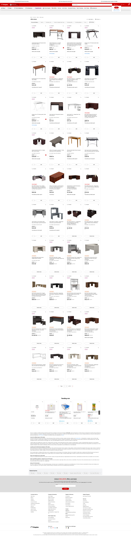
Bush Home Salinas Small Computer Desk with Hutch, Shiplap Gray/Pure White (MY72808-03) (74, 294)
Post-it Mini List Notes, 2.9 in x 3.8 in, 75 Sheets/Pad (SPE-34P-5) (79, 412)
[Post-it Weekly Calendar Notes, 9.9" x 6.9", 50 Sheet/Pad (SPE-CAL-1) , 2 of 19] (51, 407)
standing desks (78, 438)
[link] (22, 1)
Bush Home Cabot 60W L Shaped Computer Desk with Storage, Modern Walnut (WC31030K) (91, 294)
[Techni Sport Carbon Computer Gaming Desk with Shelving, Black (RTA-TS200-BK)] (92, 141)
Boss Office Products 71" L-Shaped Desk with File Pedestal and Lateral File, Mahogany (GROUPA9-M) (74, 222)
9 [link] (35, 83)
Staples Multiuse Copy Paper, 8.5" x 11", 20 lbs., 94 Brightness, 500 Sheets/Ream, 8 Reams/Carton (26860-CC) (65, 413)
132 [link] (53, 262)
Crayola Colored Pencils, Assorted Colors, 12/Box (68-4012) (94, 412)
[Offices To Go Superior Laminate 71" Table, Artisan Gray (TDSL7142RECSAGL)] (56, 141)
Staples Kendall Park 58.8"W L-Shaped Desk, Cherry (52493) (38, 151)
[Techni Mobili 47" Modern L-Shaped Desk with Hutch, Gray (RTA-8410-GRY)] (56, 213)
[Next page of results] (72, 386)
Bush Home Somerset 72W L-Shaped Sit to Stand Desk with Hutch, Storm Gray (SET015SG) (39, 330)
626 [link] (53, 47)
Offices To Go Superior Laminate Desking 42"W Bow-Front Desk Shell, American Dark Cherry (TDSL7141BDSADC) (56, 187)
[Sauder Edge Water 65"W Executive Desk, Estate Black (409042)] (39, 34)
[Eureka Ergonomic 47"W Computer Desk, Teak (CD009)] (39, 70)
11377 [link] (63, 414)
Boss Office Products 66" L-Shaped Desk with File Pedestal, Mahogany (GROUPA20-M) (92, 187)
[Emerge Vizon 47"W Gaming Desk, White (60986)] (39, 106)
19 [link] (53, 333)
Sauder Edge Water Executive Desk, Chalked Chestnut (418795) (38, 258)
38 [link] (88, 333)
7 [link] (35, 369)
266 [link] (88, 47)
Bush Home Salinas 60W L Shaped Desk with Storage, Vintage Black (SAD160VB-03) (56, 294)
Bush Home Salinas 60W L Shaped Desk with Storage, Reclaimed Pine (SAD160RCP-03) (91, 365)
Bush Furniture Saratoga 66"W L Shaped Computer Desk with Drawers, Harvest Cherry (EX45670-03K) (91, 330)
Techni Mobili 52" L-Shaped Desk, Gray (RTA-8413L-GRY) (73, 115)
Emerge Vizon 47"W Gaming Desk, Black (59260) (92, 43)
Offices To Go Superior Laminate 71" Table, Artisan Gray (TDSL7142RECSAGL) (56, 151)
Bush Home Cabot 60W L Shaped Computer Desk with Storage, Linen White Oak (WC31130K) (74, 365)
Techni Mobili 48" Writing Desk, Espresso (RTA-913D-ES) (56, 115)
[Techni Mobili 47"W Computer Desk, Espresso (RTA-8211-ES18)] (92, 70)
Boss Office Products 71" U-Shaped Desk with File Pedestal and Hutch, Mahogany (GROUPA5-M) (74, 330)
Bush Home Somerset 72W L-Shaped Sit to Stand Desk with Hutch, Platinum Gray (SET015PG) (74, 258)
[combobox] (92, 5)
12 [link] (88, 262)
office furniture (41, 435)
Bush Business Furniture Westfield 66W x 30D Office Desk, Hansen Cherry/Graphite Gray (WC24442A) (56, 330)
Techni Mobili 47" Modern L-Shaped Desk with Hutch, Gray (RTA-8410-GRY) (56, 222)
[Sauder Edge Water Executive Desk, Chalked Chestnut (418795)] (39, 249)
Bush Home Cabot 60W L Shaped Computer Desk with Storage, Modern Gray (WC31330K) (56, 258)
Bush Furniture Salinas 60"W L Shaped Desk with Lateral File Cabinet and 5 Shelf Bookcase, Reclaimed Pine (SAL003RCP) (39, 294)
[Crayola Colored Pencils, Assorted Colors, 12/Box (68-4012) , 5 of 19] (94, 407)
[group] (37, 412)
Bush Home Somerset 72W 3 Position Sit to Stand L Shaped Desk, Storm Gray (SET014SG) (56, 365)
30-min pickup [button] (51, 53)
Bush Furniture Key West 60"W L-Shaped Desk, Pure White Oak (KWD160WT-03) (38, 365)
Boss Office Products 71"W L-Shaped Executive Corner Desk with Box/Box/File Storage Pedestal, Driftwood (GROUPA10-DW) (39, 187)
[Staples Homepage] (4, 4)
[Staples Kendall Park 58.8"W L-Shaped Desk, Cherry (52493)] (39, 141)
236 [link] (88, 83)
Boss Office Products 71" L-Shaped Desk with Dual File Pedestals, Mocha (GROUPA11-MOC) (74, 79)
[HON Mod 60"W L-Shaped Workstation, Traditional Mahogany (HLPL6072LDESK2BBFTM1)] (74, 177)
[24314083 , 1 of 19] (37, 407)
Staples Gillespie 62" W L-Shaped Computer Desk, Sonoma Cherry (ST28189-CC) (55, 44)
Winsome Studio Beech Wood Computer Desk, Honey (74, 151)
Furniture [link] (34, 17)
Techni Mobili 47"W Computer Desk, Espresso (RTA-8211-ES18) (91, 79)
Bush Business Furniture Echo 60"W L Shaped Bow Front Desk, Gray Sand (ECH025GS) (91, 258)
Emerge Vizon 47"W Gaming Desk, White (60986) (39, 115)
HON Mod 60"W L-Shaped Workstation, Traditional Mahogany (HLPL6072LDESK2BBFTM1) (73, 187)
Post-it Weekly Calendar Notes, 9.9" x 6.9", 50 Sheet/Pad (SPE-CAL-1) (50, 412)
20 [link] (35, 226)
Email (57, 484)
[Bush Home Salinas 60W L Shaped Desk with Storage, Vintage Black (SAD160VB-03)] (56, 284)
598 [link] (35, 47)
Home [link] (31, 17)
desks (63, 435)
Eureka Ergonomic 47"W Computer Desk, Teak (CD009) (39, 79)
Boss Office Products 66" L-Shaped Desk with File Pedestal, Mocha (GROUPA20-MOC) (91, 222)
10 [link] (35, 333)
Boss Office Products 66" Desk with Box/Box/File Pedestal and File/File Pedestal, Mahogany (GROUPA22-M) (91, 115)
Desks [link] (38, 17)
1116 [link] (92, 414)
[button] (111, 4)
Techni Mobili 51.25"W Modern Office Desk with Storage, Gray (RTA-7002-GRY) (39, 222)
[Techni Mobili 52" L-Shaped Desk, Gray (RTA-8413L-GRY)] (74, 106)
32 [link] (88, 369)
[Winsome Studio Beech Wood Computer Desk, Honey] (74, 141)
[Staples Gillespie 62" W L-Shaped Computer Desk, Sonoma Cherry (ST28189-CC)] (56, 34)
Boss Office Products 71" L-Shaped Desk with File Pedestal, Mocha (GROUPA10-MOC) (56, 79)
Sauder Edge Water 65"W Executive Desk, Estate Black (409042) (39, 43)
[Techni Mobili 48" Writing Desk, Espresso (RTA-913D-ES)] (56, 106)
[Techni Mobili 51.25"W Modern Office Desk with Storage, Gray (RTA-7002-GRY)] (39, 213)
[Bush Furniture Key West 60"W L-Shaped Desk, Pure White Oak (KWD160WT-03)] (39, 356)
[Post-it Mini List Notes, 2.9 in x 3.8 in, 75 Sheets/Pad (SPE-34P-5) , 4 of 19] (80, 407)
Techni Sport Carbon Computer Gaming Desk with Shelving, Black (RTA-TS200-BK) (92, 151)
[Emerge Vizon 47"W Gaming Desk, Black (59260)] (92, 34)
